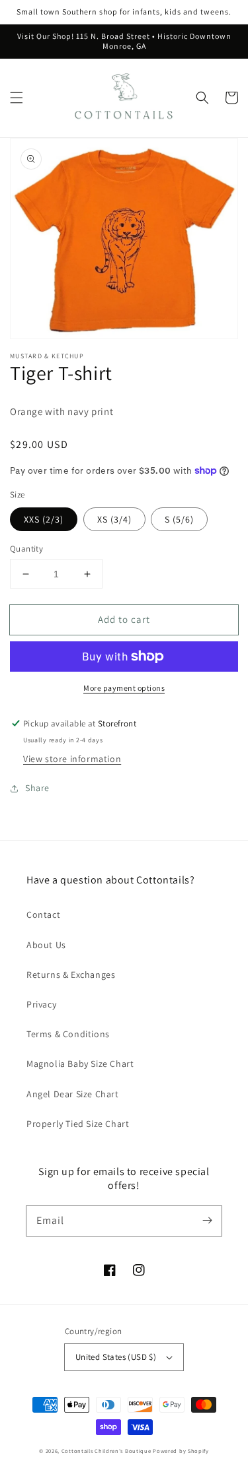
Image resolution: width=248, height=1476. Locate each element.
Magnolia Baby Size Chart (80, 1064)
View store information (72, 759)
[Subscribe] (207, 1220)
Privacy (41, 1004)
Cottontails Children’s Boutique (106, 1450)
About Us (46, 945)
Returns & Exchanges (70, 974)
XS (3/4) (114, 519)
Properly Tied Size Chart (77, 1124)
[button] (16, 97)
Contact (43, 914)
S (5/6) (179, 519)
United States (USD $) (115, 1357)
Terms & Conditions (68, 1034)
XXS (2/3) (43, 519)
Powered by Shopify (181, 1450)
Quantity (26, 548)
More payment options (124, 688)
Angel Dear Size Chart (72, 1094)
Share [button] (37, 788)
